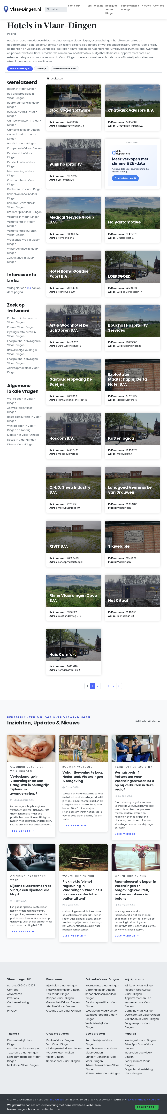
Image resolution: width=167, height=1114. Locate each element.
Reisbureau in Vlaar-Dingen (24, 189)
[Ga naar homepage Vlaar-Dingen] (21, 9)
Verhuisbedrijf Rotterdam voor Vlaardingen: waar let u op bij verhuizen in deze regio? (134, 781)
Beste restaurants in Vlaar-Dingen (24, 419)
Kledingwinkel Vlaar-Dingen (64, 1048)
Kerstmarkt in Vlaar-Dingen (20, 155)
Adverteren (14, 994)
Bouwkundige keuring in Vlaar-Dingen (22, 352)
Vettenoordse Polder (64, 68)
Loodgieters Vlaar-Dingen (101, 1011)
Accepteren (147, 1107)
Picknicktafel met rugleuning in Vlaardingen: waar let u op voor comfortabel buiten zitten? (82, 890)
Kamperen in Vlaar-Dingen (24, 148)
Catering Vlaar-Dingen (100, 990)
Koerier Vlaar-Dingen (20, 327)
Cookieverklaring (18, 1002)
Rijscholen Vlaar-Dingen (61, 985)
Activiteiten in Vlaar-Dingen (20, 410)
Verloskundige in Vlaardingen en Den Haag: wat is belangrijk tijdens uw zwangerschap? (29, 785)
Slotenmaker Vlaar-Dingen (102, 1073)
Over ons (13, 998)
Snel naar (74, 5)
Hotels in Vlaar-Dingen (21, 143)
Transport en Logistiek (134, 766)
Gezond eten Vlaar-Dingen (63, 1011)
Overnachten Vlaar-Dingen (142, 1015)
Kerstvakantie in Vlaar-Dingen (22, 164)
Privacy (12, 1011)
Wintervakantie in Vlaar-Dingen (23, 251)
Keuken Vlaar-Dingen (60, 1040)
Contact (158, 5)
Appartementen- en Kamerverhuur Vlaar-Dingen (138, 1002)
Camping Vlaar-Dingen (139, 1011)
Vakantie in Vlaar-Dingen (23, 217)
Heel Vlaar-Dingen (20, 68)
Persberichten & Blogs (130, 7)
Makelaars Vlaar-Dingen (22, 1065)
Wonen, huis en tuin (78, 876)
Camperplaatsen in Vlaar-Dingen (24, 123)
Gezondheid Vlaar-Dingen (63, 1002)
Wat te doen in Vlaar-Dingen (21, 401)
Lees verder (20, 831)
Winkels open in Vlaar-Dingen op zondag (21, 428)
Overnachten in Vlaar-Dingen (21, 182)
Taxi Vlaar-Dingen (57, 994)
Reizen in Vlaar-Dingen (21, 89)
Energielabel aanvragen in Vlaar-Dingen (24, 343)
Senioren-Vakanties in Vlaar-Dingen (21, 205)
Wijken (98, 5)
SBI (89, 5)
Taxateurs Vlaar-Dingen (22, 1052)
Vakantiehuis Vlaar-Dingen (142, 1019)
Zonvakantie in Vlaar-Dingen (21, 260)
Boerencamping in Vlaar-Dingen (23, 105)
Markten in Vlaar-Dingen (23, 435)
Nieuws (146, 5)
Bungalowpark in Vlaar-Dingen (22, 114)
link (29, 288)
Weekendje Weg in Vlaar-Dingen (23, 242)
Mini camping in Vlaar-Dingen (21, 173)
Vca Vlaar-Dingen (57, 1044)
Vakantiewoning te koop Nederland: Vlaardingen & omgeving (83, 776)
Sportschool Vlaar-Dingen (63, 1061)
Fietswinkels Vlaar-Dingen (63, 990)
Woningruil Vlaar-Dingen (140, 1040)
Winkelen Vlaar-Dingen (139, 985)
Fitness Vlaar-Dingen (20, 444)
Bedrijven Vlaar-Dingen (111, 9)
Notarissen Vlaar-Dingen (23, 1048)
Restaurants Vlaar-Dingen (102, 985)
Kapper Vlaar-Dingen (60, 998)
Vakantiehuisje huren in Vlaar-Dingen (22, 233)
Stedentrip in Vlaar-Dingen (24, 212)
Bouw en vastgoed (77, 766)
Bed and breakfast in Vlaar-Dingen (20, 96)
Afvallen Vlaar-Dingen (60, 1006)
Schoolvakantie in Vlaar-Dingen (23, 196)
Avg (9, 1006)
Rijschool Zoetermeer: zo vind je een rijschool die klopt (30, 890)
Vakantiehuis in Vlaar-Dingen (21, 224)
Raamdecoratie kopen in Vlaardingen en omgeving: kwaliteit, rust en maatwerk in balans (135, 890)
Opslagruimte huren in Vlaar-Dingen (21, 334)
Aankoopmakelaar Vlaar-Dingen (23, 370)
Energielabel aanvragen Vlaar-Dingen (22, 361)
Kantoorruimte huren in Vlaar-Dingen (22, 320)
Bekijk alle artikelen (146, 721)
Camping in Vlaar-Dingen (23, 130)
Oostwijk (41, 68)
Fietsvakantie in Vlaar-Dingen (21, 137)
